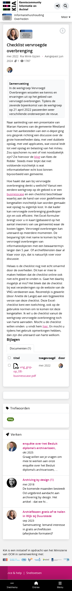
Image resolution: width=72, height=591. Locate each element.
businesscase (15, 194)
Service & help (12, 573)
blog (37, 157)
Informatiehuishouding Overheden (29, 17)
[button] (57, 6)
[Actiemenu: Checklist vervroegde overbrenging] (62, 30)
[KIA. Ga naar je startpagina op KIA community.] (22, 5)
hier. (46, 326)
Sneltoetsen (34, 573)
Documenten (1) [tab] (20, 348)
